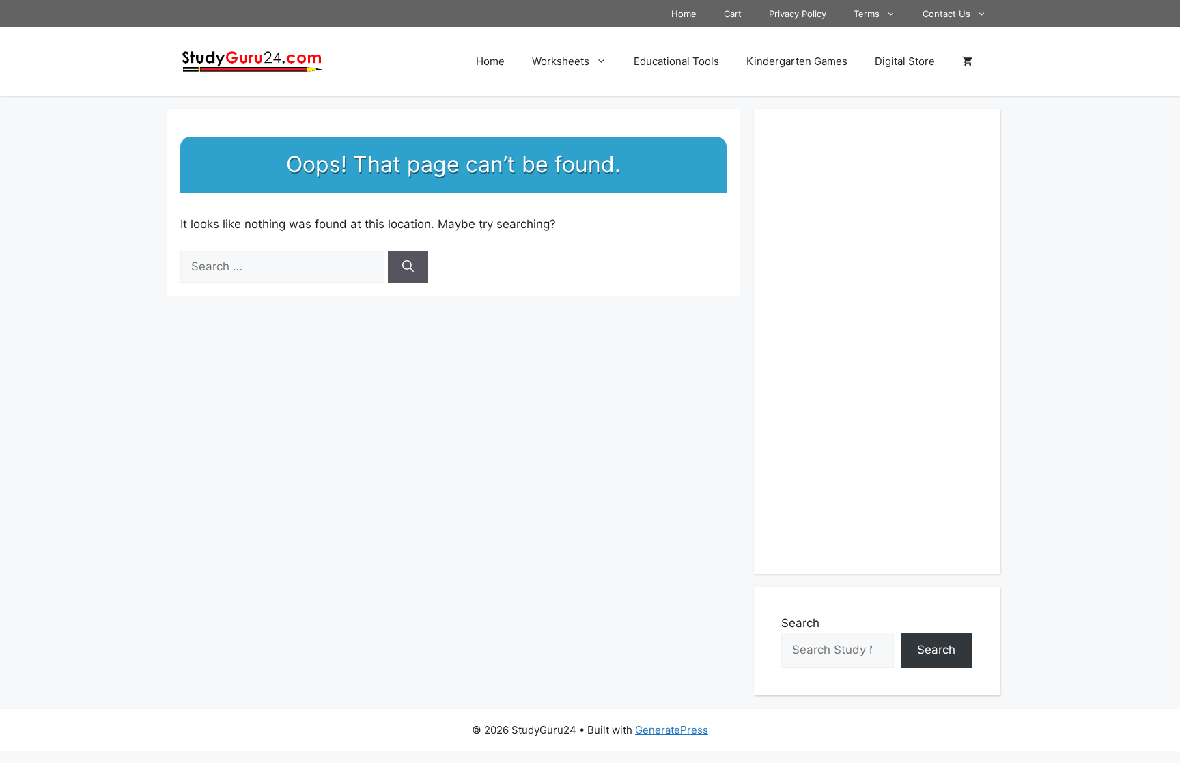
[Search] (408, 267)
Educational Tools (676, 61)
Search (800, 623)
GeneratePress (671, 729)
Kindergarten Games (796, 61)
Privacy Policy (797, 13)
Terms (867, 13)
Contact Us (946, 13)
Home (684, 13)
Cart (733, 13)
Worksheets (560, 61)
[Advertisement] (876, 341)
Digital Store (905, 61)
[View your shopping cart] (967, 61)
